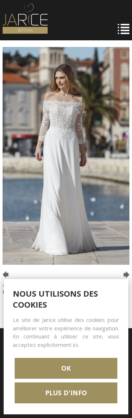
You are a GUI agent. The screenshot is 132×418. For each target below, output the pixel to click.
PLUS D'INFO (66, 392)
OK (66, 368)
